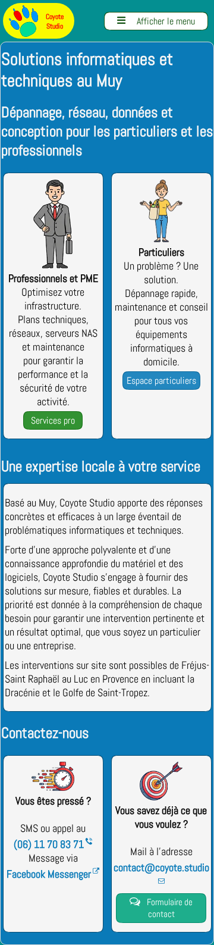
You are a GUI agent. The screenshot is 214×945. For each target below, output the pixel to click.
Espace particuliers (161, 380)
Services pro (53, 420)
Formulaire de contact (161, 908)
